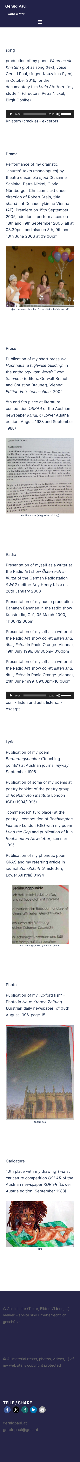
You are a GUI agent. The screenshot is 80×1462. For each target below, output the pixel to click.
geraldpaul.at (15, 1423)
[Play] (11, 114)
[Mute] (58, 114)
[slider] (66, 113)
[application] (40, 114)
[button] (7, 1409)
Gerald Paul (16, 6)
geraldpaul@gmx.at (20, 1429)
